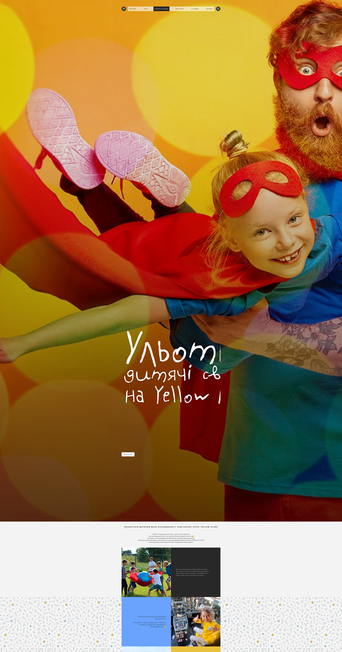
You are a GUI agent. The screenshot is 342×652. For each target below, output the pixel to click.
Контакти (209, 9)
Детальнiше (128, 454)
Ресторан (132, 9)
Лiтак (145, 9)
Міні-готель (180, 9)
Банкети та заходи (161, 9)
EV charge (195, 9)
